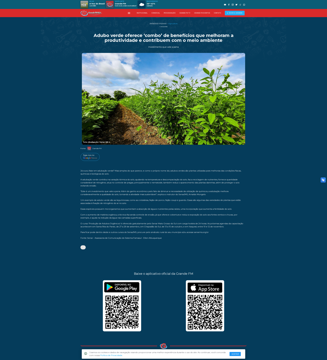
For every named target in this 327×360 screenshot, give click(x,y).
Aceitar (235, 354)
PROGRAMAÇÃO (170, 13)
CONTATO (217, 13)
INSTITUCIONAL (142, 13)
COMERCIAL (155, 13)
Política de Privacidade (111, 355)
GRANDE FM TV (184, 13)
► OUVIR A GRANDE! (235, 13)
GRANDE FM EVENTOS (202, 13)
